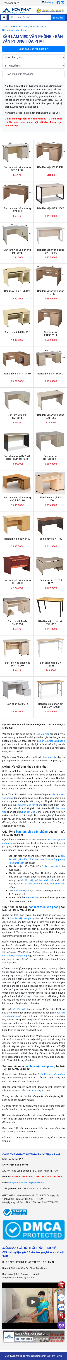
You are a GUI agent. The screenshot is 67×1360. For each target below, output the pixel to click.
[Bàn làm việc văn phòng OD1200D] (16, 565)
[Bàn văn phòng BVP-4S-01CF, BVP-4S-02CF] (16, 441)
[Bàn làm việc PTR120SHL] (50, 317)
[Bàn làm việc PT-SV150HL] (16, 400)
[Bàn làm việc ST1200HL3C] (50, 441)
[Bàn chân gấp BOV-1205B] (50, 648)
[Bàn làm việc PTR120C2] (50, 193)
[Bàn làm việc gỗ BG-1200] (50, 482)
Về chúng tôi (10, 3)
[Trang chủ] (16, 10)
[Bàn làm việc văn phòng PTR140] (50, 276)
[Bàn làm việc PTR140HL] (50, 152)
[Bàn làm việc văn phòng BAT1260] (50, 400)
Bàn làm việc (42, 734)
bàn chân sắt (51, 866)
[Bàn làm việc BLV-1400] (16, 524)
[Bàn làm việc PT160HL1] (50, 359)
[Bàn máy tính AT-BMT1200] (16, 606)
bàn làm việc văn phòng (52, 741)
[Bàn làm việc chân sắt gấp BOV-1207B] (50, 689)
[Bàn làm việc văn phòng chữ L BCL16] (16, 482)
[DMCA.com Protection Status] (33, 1229)
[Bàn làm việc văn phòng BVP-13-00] (50, 235)
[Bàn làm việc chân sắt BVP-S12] (50, 606)
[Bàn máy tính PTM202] (16, 317)
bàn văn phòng (33, 1090)
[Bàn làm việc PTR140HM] (16, 359)
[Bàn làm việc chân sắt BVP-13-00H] (16, 648)
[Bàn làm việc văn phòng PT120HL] (16, 235)
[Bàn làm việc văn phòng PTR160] (16, 193)
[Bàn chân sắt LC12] (16, 689)
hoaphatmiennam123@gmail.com (27, 1182)
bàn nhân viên (17, 862)
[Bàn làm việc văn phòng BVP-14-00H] (16, 152)
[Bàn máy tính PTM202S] (16, 276)
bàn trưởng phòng (55, 859)
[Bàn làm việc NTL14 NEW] (50, 565)
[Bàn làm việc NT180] (50, 524)
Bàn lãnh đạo (37, 859)
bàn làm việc (50, 757)
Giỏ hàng (48, 2)
